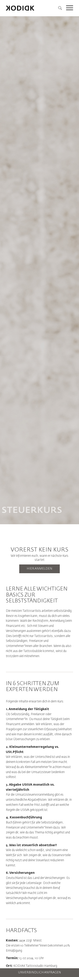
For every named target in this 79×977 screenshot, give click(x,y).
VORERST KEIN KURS (39, 550)
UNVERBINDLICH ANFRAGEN (39, 972)
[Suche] (58, 8)
